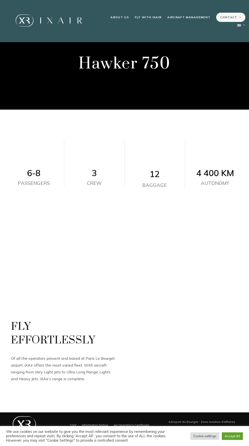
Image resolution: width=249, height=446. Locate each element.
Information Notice (95, 425)
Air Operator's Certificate (131, 425)
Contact (228, 17)
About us (119, 17)
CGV (73, 425)
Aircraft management (188, 17)
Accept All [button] (232, 436)
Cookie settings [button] (204, 436)
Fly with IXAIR (148, 17)
